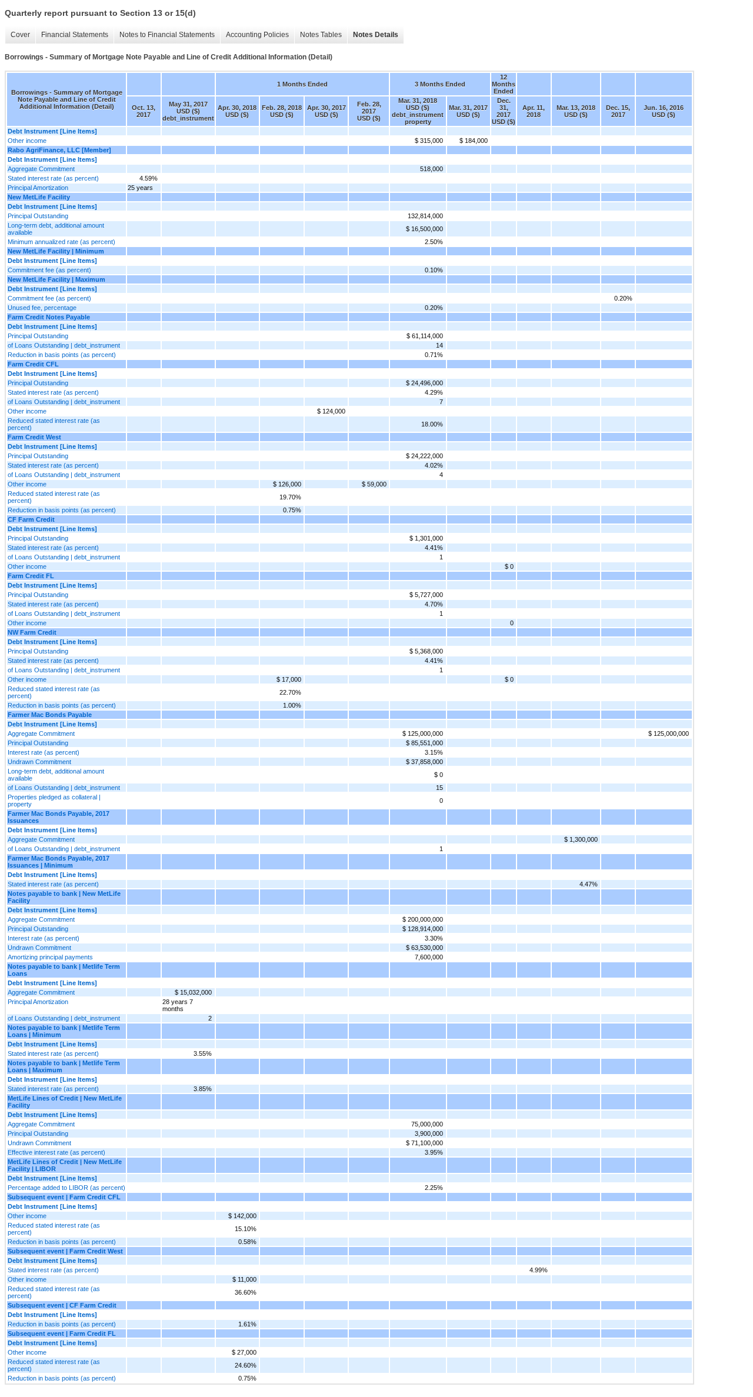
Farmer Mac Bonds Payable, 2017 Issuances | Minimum (58, 862)
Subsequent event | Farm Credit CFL (64, 1197)
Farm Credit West (34, 437)
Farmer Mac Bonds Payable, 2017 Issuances (58, 817)
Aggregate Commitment (41, 168)
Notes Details (375, 35)
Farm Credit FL (31, 575)
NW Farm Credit (32, 632)
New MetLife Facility (39, 197)
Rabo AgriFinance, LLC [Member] (59, 150)
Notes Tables (321, 35)
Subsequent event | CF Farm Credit (62, 1305)
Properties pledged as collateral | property (54, 800)
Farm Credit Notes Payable (49, 317)
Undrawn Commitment (39, 761)
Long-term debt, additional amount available (56, 229)
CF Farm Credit (31, 519)
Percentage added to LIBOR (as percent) (66, 1187)
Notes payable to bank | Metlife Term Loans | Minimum (64, 1031)
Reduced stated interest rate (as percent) (54, 424)
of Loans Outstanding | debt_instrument (64, 345)
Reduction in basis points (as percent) (62, 354)
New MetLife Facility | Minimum (56, 251)
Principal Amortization (38, 187)
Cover (20, 35)
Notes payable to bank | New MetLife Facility (64, 897)
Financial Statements (74, 35)
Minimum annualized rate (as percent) (61, 241)
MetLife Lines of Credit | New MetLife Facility (65, 1102)
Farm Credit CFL (33, 364)
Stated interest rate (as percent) (53, 178)
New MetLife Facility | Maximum (56, 279)
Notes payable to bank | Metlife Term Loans (64, 970)
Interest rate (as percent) (43, 752)
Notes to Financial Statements (167, 35)
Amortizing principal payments (50, 957)
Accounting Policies (257, 35)
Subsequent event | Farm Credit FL (62, 1333)
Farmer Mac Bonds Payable (50, 714)
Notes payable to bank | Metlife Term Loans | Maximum (64, 1066)
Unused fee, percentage (42, 307)
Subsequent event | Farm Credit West (65, 1251)
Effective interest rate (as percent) (56, 1152)
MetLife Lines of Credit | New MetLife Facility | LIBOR (65, 1165)
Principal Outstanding (38, 215)
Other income (27, 140)
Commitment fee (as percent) (49, 270)
